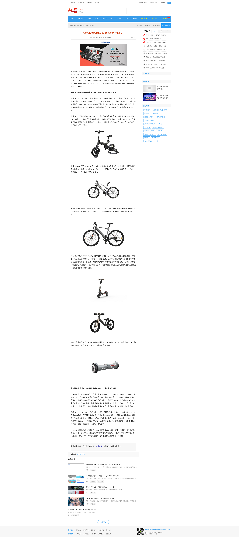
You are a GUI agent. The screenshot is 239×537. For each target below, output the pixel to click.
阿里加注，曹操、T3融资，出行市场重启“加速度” (102, 476)
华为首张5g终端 (149, 130)
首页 (71, 19)
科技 (82, 25)
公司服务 (70, 534)
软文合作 (108, 534)
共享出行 (81, 454)
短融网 (155, 110)
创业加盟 (154, 19)
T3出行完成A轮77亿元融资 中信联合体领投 (100, 498)
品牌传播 (93, 534)
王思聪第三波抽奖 (149, 120)
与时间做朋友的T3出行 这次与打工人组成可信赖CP (103, 464)
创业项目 (78, 534)
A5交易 (97, 3)
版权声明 (86, 530)
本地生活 (93, 481)
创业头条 (144, 19)
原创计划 (147, 127)
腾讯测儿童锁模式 (158, 127)
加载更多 (103, 522)
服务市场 (165, 19)
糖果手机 (155, 113)
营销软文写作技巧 (149, 134)
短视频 (119, 19)
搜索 (163, 3)
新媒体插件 (155, 137)
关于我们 (70, 530)
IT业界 (88, 25)
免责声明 (101, 530)
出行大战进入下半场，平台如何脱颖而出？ (82, 509)
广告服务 (101, 534)
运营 (103, 19)
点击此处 (99, 446)
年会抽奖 (147, 113)
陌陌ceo (146, 137)
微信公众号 (153, 3)
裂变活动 (159, 130)
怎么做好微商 (162, 134)
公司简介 (78, 530)
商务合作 (81, 3)
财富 (111, 19)
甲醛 (156, 141)
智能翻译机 (160, 117)
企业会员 (157, 25)
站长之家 (81, 19)
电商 (96, 19)
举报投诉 (93, 530)
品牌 (140, 25)
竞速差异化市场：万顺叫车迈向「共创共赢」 (101, 487)
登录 (169, 3)
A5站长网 (72, 3)
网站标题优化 (163, 110)
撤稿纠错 (133, 37)
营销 (89, 19)
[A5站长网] (75, 10)
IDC (127, 19)
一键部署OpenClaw (104, 42)
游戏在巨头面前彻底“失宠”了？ (155, 38)
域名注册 (89, 3)
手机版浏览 (142, 3)
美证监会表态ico (149, 117)
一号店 (160, 124)
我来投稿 (109, 37)
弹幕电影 (147, 110)
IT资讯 (135, 19)
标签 (148, 25)
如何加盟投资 (148, 141)
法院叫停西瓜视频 (149, 124)
